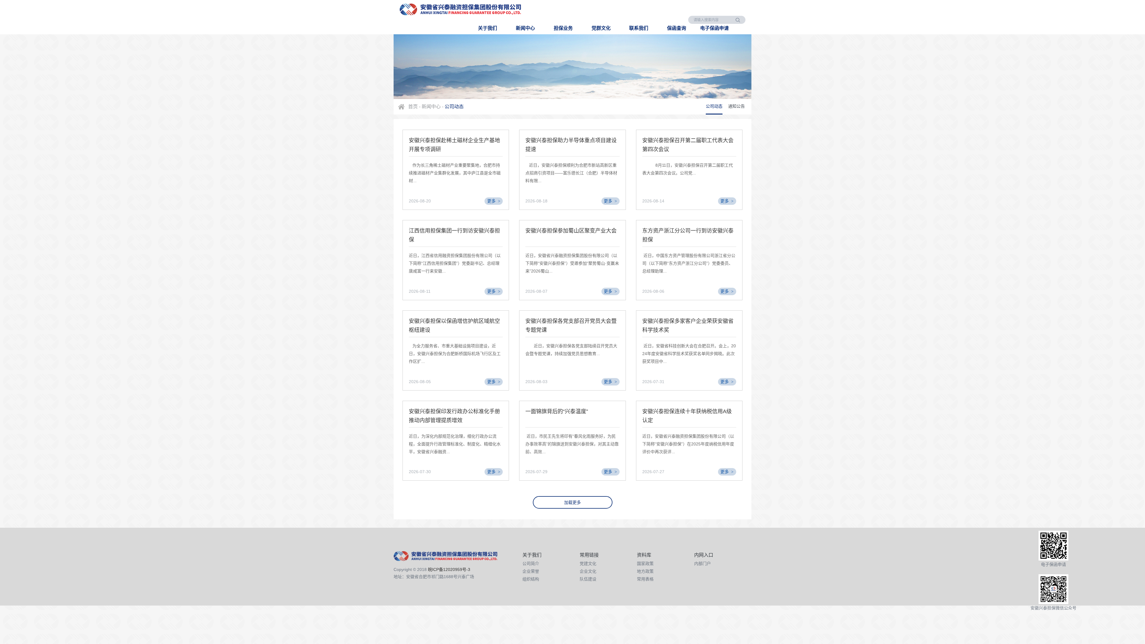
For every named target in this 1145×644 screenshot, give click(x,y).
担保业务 (563, 28)
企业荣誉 (530, 571)
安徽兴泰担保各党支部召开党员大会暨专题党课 (571, 325)
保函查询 (676, 28)
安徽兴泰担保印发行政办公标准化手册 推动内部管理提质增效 (454, 415)
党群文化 (601, 28)
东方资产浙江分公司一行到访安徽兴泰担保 (688, 235)
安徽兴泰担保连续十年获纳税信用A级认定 (687, 415)
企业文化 (588, 571)
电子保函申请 (714, 28)
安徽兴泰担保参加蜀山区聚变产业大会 (571, 231)
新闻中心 (525, 28)
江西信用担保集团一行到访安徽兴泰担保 (454, 235)
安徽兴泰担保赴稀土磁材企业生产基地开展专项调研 (454, 144)
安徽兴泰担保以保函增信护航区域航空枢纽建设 (454, 325)
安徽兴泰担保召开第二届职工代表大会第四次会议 (688, 144)
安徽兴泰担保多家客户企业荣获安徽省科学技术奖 (688, 325)
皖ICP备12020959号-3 (449, 569)
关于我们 (487, 28)
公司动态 (714, 106)
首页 (413, 106)
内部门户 (702, 563)
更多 (493, 201)
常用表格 (645, 579)
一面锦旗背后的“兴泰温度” (556, 411)
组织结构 (530, 579)
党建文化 (588, 563)
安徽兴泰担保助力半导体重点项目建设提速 (571, 144)
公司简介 (530, 563)
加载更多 (572, 502)
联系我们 (638, 28)
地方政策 (645, 571)
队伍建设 (588, 579)
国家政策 (645, 563)
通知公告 (736, 106)
